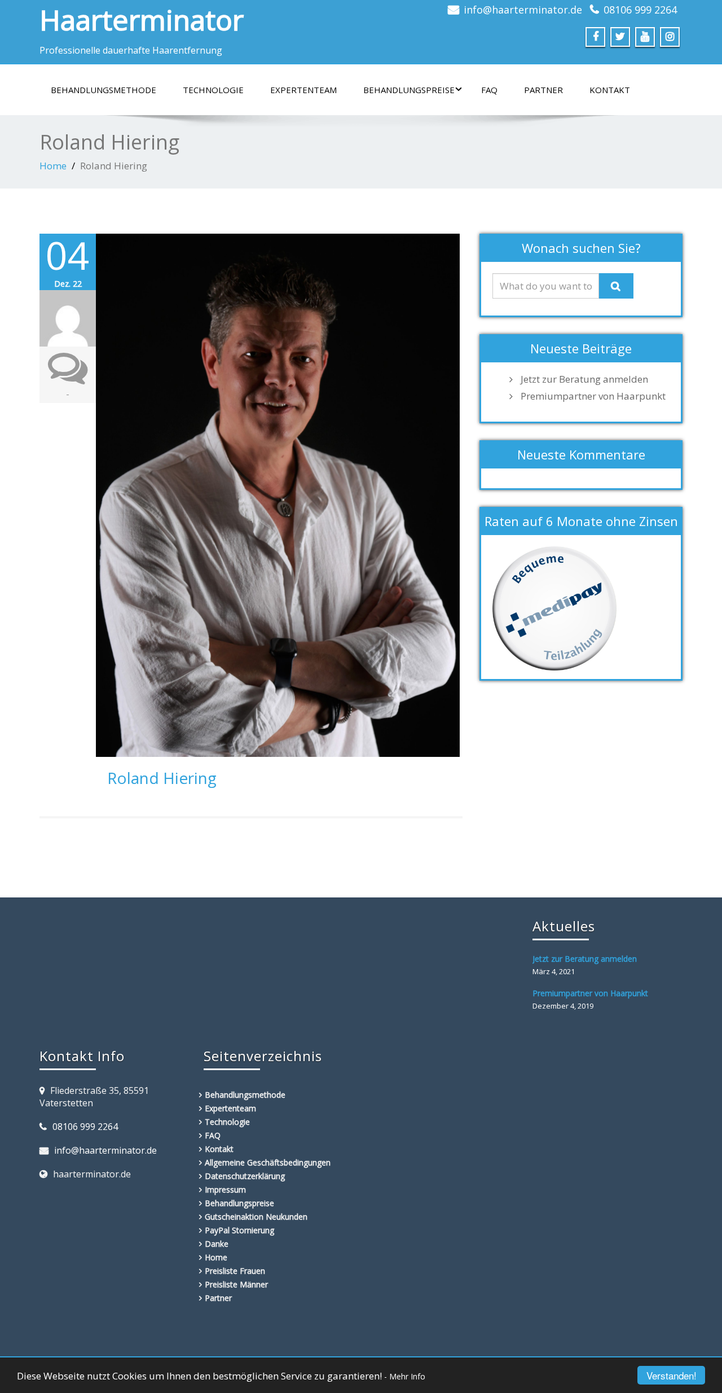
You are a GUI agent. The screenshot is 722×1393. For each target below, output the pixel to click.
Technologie (213, 89)
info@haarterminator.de (523, 9)
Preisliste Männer (236, 1284)
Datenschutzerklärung (245, 1176)
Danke (216, 1243)
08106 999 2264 (640, 9)
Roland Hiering (162, 778)
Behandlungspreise (409, 89)
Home (53, 165)
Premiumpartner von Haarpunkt (593, 396)
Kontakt (609, 89)
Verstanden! (671, 1375)
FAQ (489, 89)
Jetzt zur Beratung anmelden (584, 379)
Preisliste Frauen (235, 1270)
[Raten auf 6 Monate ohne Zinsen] (554, 607)
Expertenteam (303, 89)
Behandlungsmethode (103, 89)
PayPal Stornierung (239, 1230)
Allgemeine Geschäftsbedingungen (268, 1162)
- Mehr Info (404, 1376)
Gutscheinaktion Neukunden (256, 1216)
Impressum (225, 1189)
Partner (543, 89)
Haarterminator (141, 20)
